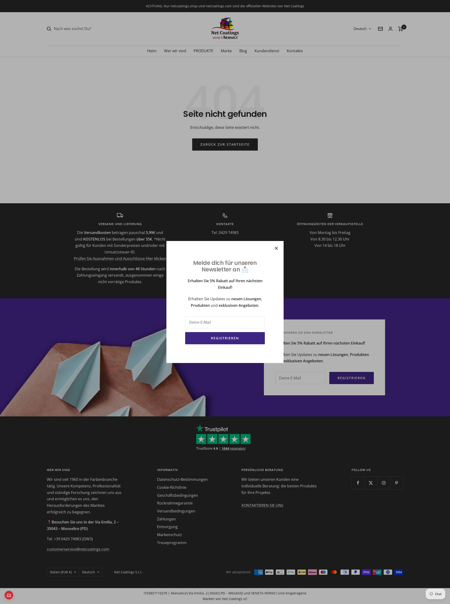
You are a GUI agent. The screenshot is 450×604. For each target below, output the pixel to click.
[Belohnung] (9, 595)
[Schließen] (276, 248)
